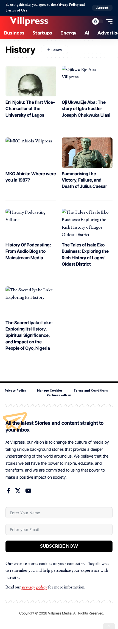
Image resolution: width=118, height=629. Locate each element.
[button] (102, 8)
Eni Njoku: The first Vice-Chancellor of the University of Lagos (30, 108)
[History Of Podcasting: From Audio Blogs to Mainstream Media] (30, 224)
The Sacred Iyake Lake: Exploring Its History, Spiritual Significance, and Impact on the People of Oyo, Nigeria (29, 335)
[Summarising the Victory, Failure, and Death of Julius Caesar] (87, 152)
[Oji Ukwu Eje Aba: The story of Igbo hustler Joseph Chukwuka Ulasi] (87, 81)
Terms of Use (16, 10)
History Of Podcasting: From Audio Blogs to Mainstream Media (28, 251)
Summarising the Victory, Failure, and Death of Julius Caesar (84, 180)
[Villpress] (28, 21)
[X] (18, 490)
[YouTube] (28, 490)
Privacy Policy (67, 4)
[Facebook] (8, 490)
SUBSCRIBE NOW (59, 546)
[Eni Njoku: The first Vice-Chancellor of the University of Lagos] (30, 81)
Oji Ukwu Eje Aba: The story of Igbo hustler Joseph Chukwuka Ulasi (86, 108)
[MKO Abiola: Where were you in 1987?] (30, 152)
